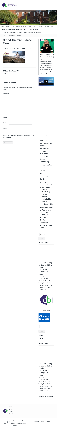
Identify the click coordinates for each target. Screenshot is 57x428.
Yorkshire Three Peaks (33, 29)
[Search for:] (48, 234)
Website (5, 128)
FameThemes (45, 422)
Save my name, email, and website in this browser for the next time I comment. (19, 136)
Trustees (18, 26)
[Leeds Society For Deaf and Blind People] (28, 17)
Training (3, 29)
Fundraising (40, 26)
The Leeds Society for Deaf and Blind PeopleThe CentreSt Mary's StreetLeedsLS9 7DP (45, 269)
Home (2, 26)
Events (13, 26)
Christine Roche (25, 48)
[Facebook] (40, 338)
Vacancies (25, 29)
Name (5, 117)
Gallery (42, 171)
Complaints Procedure (49, 26)
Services (35, 26)
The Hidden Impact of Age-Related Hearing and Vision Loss (14, 32)
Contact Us (23, 26)
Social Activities (47, 204)
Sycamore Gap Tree (10, 29)
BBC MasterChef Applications (34, 32)
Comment (6, 93)
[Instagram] (44, 338)
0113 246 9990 (44, 279)
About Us (29, 26)
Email (5, 123)
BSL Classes (19, 29)
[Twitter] (42, 338)
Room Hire (8, 26)
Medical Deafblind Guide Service (47, 199)
